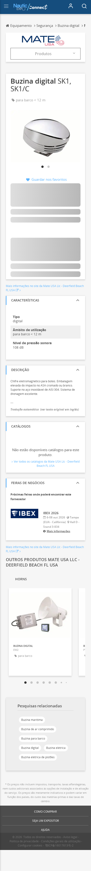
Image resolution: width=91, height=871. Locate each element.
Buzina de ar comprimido (37, 729)
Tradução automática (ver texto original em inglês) (44, 409)
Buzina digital (30, 748)
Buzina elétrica (56, 748)
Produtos (43, 53)
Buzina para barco (33, 738)
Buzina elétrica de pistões (38, 757)
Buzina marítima (32, 720)
